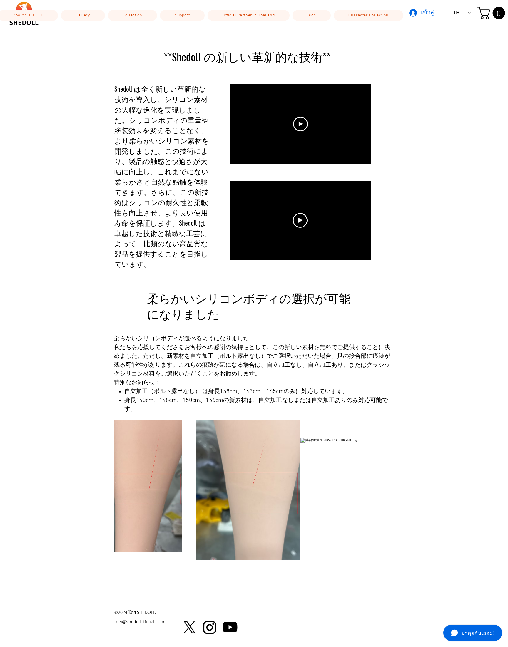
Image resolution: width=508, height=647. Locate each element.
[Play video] (300, 124)
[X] (189, 627)
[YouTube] (230, 627)
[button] (83, 15)
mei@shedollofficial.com (139, 622)
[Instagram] (209, 627)
